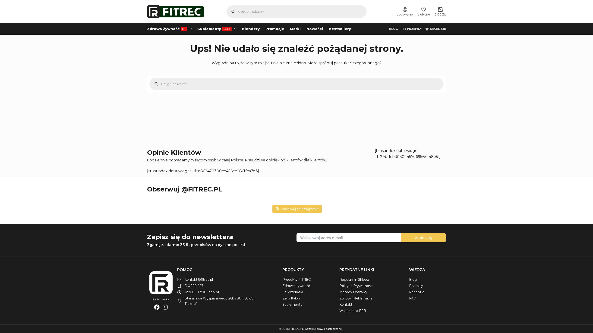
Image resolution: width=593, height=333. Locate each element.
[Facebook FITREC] (157, 307)
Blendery (251, 29)
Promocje (274, 29)
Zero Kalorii (291, 298)
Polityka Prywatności (356, 286)
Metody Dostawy (353, 292)
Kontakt (345, 304)
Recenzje (438, 29)
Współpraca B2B (352, 311)
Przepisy (416, 286)
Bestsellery (340, 29)
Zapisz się (423, 237)
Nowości (314, 29)
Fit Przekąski (292, 292)
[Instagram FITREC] (165, 307)
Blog (393, 29)
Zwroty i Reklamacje (355, 298)
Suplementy (213, 29)
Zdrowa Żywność (166, 29)
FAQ (412, 298)
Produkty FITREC (296, 280)
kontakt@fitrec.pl (199, 280)
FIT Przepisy (411, 29)
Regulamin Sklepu (354, 280)
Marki (295, 29)
